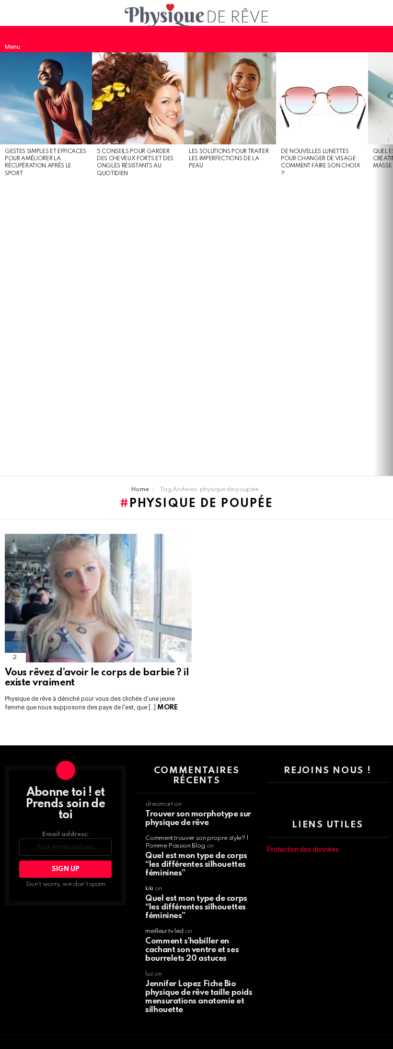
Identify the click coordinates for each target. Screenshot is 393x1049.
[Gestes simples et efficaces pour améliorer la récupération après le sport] (46, 98)
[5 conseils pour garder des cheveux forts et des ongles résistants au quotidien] (138, 98)
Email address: (65, 834)
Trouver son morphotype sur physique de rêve (198, 818)
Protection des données (303, 849)
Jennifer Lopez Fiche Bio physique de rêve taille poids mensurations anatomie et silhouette (198, 997)
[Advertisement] (46, 327)
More (167, 707)
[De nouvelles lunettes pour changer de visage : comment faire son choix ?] (322, 98)
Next (388, 264)
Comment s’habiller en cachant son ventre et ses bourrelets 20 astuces (192, 950)
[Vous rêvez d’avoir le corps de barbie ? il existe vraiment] (98, 598)
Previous (5, 264)
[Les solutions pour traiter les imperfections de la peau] (230, 98)
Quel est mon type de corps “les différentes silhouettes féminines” (196, 864)
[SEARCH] (380, 39)
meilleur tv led (164, 931)
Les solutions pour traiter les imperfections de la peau (228, 159)
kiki (149, 888)
